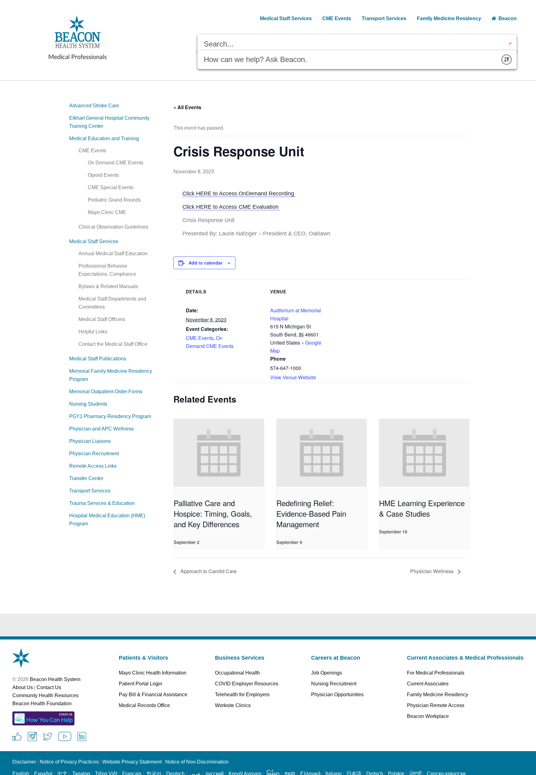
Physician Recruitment (94, 453)
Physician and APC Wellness (101, 428)
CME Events (92, 150)
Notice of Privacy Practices (69, 761)
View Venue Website (293, 377)
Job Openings (326, 672)
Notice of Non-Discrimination (197, 761)
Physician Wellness (432, 571)
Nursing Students (88, 404)
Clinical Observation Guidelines (113, 226)
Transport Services (89, 490)
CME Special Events (110, 187)
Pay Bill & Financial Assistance (153, 694)
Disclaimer (24, 761)
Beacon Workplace (428, 716)
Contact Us (49, 687)
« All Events (187, 107)
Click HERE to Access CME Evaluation (231, 207)
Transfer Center (86, 478)
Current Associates (428, 683)
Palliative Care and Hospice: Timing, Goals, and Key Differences (213, 513)
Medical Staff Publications (97, 358)
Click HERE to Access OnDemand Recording (239, 193)
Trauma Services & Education (102, 503)
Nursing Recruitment (333, 683)
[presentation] (219, 453)
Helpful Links (92, 331)
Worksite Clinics (233, 705)
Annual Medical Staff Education (113, 253)
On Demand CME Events (115, 162)
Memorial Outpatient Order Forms (105, 391)
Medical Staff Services (93, 241)
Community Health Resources (45, 695)
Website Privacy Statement (132, 761)
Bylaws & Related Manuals (108, 286)
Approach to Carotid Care (208, 571)
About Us (22, 687)
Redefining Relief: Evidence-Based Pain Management (311, 513)
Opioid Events (103, 175)
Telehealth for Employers (242, 694)
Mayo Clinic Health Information (152, 672)
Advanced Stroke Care (94, 105)
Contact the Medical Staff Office (112, 344)
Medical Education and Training (104, 138)
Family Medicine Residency (437, 694)
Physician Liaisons (90, 441)
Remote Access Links (93, 466)
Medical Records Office (144, 705)
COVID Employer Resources (246, 683)
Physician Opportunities (337, 694)
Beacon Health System (55, 679)
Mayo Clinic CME (107, 212)
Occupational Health (237, 672)
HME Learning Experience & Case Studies (422, 508)
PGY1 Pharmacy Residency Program (110, 416)
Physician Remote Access (435, 705)
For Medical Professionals (435, 672)
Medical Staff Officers (101, 319)
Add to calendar (205, 263)
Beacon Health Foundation (42, 703)
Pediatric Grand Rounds (114, 200)
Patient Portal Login (140, 683)
